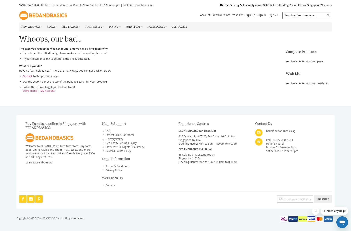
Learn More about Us (38, 162)
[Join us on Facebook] (23, 198)
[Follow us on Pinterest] (39, 198)
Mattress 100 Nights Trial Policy (125, 147)
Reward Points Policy (118, 151)
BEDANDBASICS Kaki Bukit (195, 149)
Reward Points (221, 15)
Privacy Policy (114, 170)
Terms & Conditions (118, 166)
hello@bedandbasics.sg (137, 5)
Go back (28, 76)
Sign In (262, 15)
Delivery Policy (114, 139)
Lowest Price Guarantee (120, 135)
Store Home (30, 90)
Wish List (237, 15)
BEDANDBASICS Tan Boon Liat (197, 131)
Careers (110, 185)
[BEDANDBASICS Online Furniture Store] (43, 15)
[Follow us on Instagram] (31, 198)
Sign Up (250, 15)
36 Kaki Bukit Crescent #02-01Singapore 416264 (197, 156)
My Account (47, 90)
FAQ (108, 131)
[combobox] (307, 15)
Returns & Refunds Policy (121, 143)
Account (205, 15)
